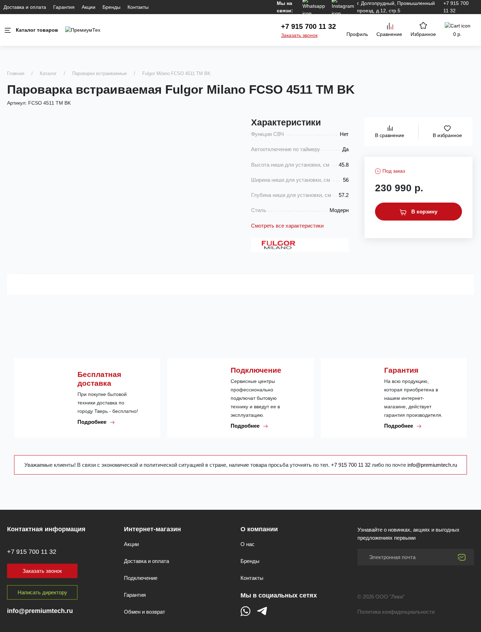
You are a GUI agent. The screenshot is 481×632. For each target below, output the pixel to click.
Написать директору (42, 592)
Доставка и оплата (25, 7)
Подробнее (92, 422)
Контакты (138, 7)
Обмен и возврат (144, 612)
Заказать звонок (299, 35)
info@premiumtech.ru (432, 465)
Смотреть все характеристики (287, 226)
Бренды (111, 7)
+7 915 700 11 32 (308, 26)
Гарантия (64, 7)
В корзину (423, 212)
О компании (259, 529)
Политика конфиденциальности (396, 612)
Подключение (140, 578)
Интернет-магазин (152, 529)
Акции (88, 7)
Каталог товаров (37, 30)
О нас (248, 544)
